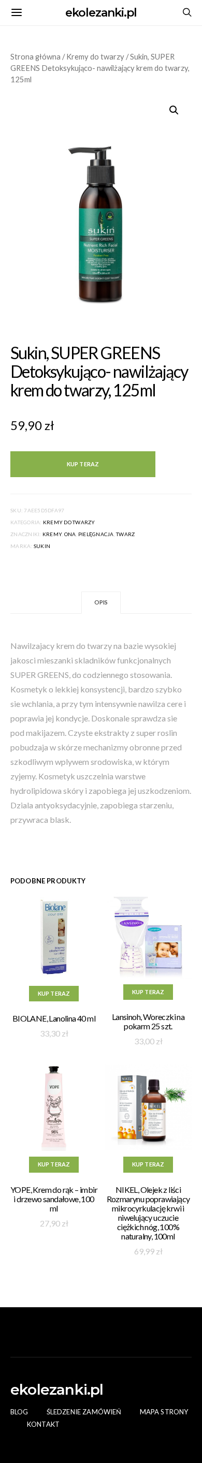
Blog (19, 1412)
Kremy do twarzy (95, 56)
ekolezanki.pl (101, 13)
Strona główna (35, 56)
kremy (52, 534)
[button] (174, 110)
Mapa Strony (164, 1412)
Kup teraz (83, 464)
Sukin (42, 546)
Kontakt (43, 1424)
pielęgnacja (96, 534)
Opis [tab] (101, 602)
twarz (125, 534)
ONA (70, 534)
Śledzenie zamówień (84, 1412)
